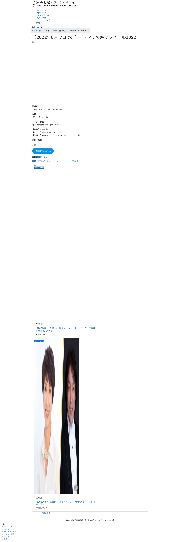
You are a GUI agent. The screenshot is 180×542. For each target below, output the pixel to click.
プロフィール (9, 527)
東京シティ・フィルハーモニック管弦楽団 (62, 161)
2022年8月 (41, 161)
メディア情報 (9, 534)
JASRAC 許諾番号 (43, 513)
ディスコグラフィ (11, 532)
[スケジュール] (56, 416)
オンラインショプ (11, 537)
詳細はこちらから (43, 151)
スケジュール (46, 157)
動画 (6, 539)
